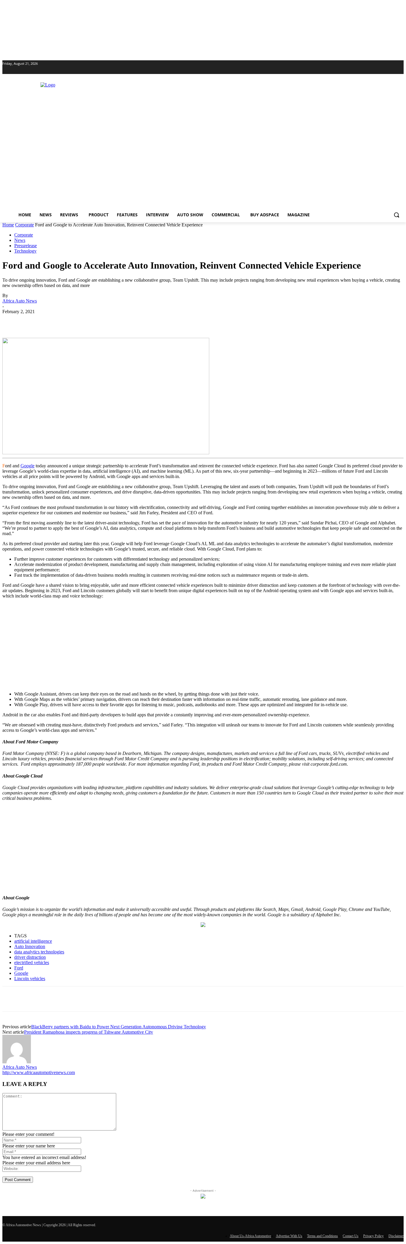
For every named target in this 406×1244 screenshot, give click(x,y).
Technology (25, 250)
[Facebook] (56, 321)
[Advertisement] (203, 645)
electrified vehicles (31, 962)
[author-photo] (16, 1061)
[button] (396, 215)
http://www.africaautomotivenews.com (38, 1072)
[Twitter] (14, 70)
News (19, 240)
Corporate (24, 224)
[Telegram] (141, 321)
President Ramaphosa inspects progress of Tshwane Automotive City (88, 1032)
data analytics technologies (39, 951)
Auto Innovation (29, 946)
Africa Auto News (19, 300)
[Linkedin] (5, 70)
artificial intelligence (33, 941)
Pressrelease (25, 245)
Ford (18, 967)
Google (27, 465)
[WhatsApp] (98, 321)
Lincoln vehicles (29, 978)
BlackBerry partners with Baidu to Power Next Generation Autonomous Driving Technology (118, 1026)
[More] (163, 320)
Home (8, 224)
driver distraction (30, 957)
